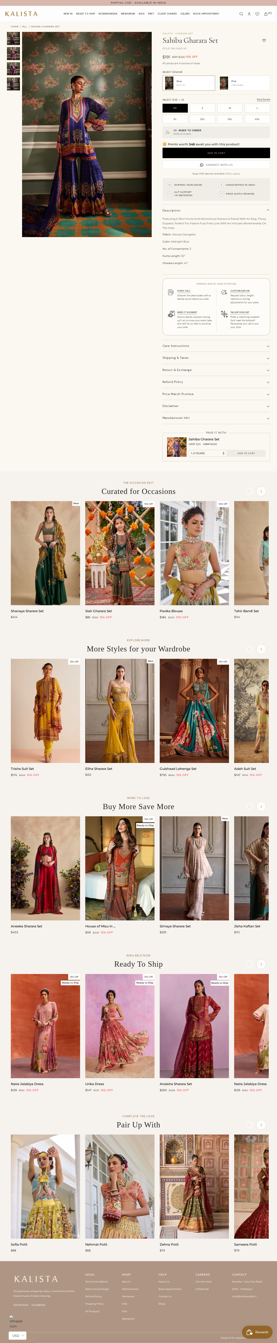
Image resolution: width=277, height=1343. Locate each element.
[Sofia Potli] (45, 1187)
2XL (202, 119)
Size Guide (263, 99)
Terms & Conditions (96, 1281)
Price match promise (178, 394)
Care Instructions (176, 346)
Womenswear (130, 1289)
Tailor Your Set (240, 312)
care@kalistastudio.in (244, 1296)
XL (175, 119)
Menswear (128, 1296)
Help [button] (163, 1274)
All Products (92, 1311)
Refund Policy (93, 1296)
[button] (108, 14)
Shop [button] (126, 1274)
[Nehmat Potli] (120, 1187)
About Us (164, 1281)
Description (171, 210)
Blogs (162, 1303)
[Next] (261, 491)
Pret (124, 1311)
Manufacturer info (176, 418)
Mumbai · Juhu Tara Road (247, 1281)
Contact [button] (239, 1274)
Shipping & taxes (176, 358)
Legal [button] (90, 1274)
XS (175, 108)
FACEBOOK (38, 1305)
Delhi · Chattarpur (242, 1289)
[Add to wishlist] (264, 40)
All (24, 26)
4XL (257, 119)
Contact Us (165, 1296)
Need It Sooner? (187, 312)
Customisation (240, 291)
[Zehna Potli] (194, 1187)
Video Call (184, 291)
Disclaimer (171, 406)
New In (126, 1281)
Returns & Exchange (97, 1289)
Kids (124, 1303)
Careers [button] (202, 1274)
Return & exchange (177, 370)
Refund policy (173, 382)
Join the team (203, 1281)
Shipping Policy (94, 1303)
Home (15, 26)
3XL (230, 119)
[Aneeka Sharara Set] (45, 868)
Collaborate (202, 1289)
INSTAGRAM (20, 1305)
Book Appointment (170, 1289)
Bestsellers (128, 1318)
